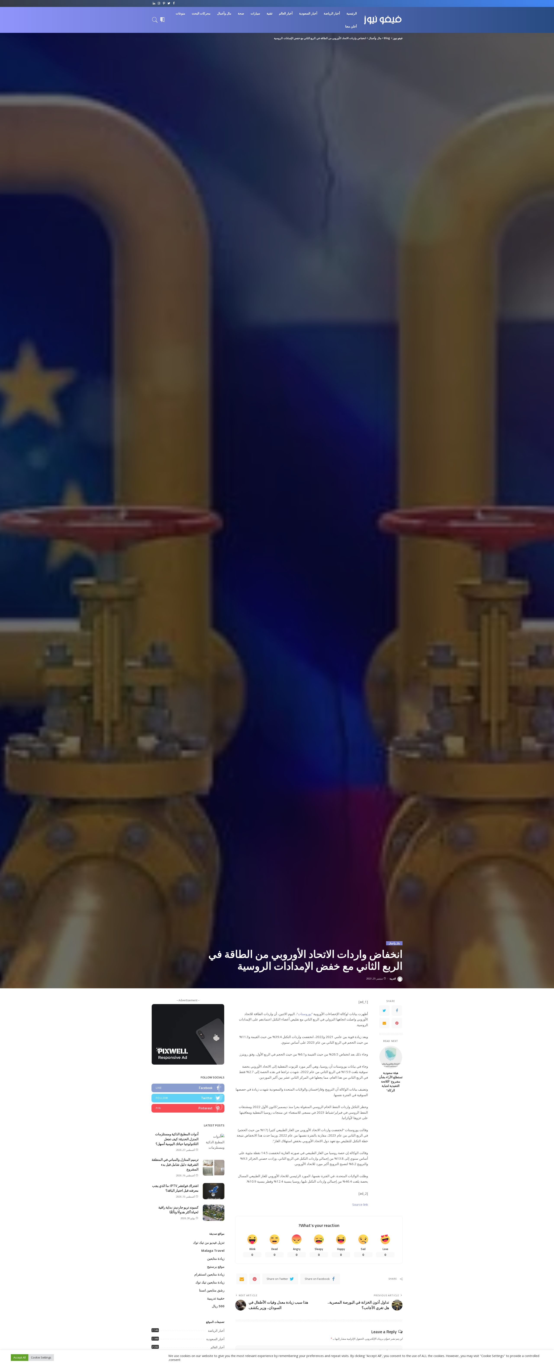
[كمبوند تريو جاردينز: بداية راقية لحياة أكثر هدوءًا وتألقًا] (213, 1213)
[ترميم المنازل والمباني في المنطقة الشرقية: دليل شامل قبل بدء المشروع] (213, 1167)
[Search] (154, 20)
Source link (360, 1204)
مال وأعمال (394, 943)
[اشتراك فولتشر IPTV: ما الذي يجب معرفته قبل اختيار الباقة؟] (213, 1191)
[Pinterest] (163, 3)
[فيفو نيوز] (383, 20)
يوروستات (304, 1014)
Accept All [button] (19, 1357)
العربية (393, 978)
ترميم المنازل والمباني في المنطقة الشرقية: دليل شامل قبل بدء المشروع (175, 1164)
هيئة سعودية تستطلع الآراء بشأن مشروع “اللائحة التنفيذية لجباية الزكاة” (391, 1081)
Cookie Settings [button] (41, 1357)
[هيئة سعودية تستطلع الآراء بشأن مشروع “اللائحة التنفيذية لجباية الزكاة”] (390, 1057)
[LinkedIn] (153, 3)
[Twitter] (168, 3)
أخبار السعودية (215, 1339)
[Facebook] (173, 3)
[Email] (384, 1023)
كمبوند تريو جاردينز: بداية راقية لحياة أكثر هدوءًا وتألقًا (178, 1210)
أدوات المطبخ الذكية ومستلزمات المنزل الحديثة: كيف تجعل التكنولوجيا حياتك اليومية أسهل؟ (176, 1139)
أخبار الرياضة (216, 1330)
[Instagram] (158, 3)
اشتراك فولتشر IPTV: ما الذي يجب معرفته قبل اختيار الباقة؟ (175, 1188)
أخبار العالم (217, 1347)
